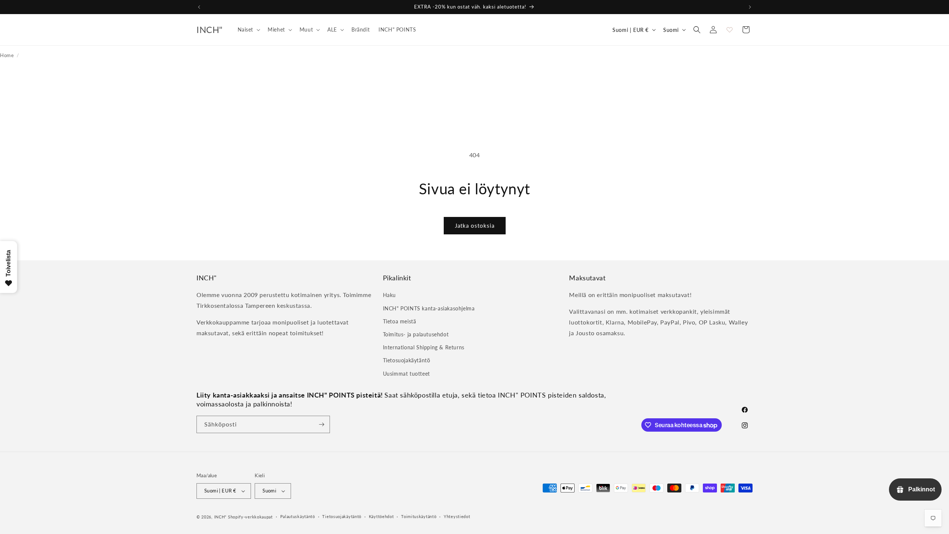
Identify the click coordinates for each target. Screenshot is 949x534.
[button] (248, 29)
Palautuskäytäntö (297, 516)
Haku (389, 295)
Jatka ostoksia (475, 225)
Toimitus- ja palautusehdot (416, 334)
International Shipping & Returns (423, 347)
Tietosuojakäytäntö (406, 360)
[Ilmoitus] (750, 7)
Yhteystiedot (457, 516)
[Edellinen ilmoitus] (199, 7)
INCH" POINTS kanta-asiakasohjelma (429, 308)
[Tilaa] (321, 424)
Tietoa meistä (399, 321)
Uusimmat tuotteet (406, 373)
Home (7, 55)
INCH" (220, 516)
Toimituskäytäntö (418, 516)
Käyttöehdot (381, 516)
